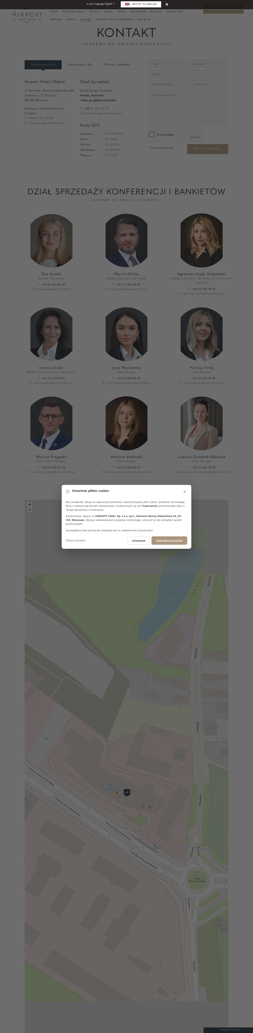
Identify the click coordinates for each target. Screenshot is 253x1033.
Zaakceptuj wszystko (169, 540)
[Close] (167, 4)
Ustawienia (138, 540)
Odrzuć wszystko (76, 540)
